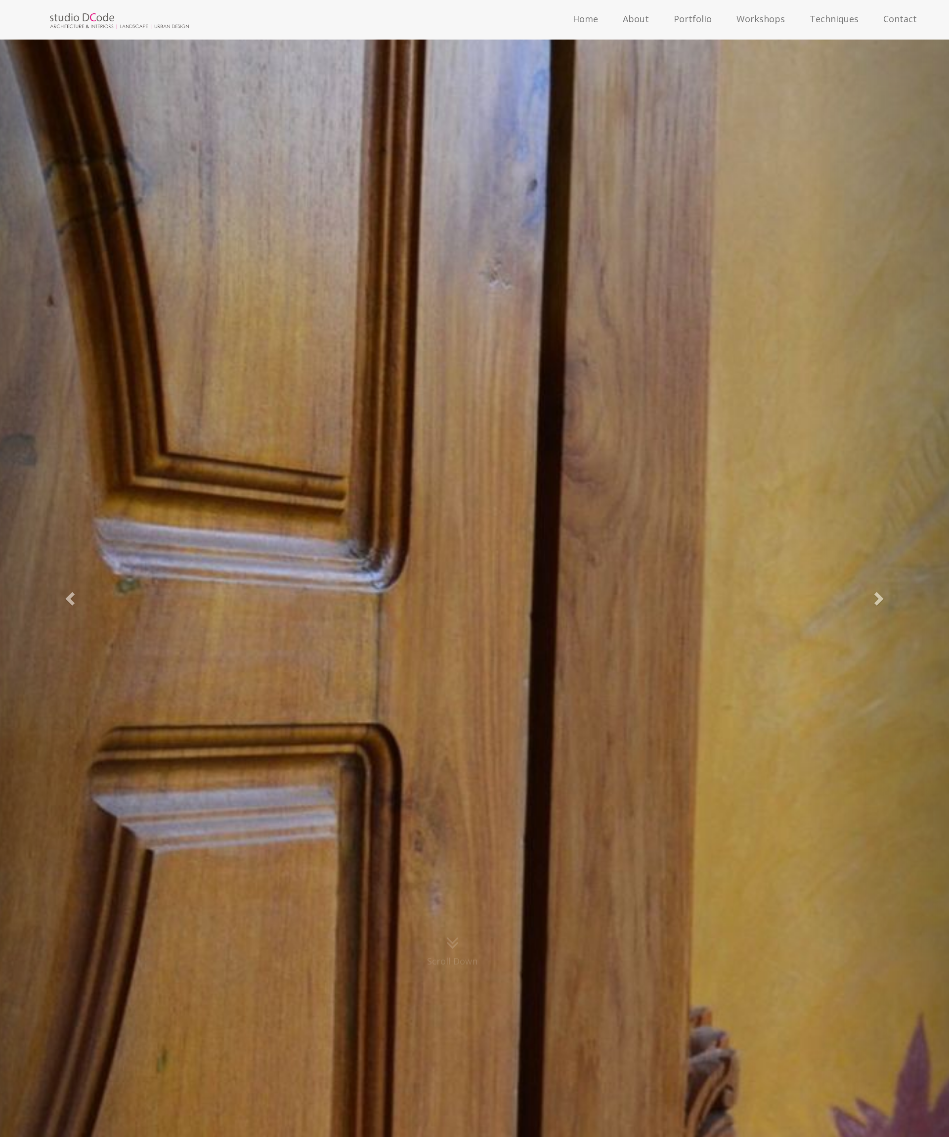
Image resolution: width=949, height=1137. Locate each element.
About (636, 19)
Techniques (834, 19)
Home (585, 19)
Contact (900, 19)
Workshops (760, 19)
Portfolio (693, 19)
